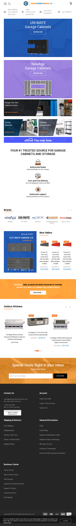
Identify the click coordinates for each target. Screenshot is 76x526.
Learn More (27, 240)
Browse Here (38, 32)
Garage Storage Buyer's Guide (49, 435)
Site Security (8, 479)
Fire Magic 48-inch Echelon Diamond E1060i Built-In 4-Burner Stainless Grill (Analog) (14, 337)
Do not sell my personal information (52, 453)
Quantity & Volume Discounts (14, 484)
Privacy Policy (7, 522)
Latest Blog (43, 430)
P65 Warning (8, 497)
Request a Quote (10, 488)
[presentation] (68, 210)
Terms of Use (9, 470)
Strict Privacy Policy (11, 474)
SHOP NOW (37, 292)
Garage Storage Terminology (49, 439)
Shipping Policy (9, 444)
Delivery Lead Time (10, 435)
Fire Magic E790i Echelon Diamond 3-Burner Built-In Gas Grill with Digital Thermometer (61, 340)
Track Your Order (45, 399)
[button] (34, 350)
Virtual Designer (11, 112)
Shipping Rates (9, 430)
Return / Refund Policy (12, 439)
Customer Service (10, 493)
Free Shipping (8, 426)
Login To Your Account (47, 403)
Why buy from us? (45, 444)
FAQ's (41, 426)
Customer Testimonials (47, 448)
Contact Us (43, 408)
